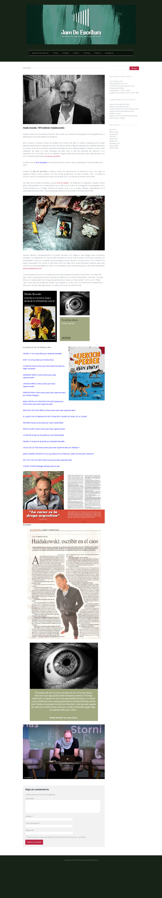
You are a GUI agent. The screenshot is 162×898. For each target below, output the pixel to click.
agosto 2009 (113, 146)
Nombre (28, 816)
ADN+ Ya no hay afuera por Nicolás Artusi (38, 360)
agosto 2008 (113, 148)
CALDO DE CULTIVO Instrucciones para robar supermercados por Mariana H (51, 447)
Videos (66, 53)
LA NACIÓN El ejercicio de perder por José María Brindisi (43, 435)
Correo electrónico (32, 823)
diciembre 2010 (114, 143)
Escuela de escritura (116, 109)
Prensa (87, 53)
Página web (29, 830)
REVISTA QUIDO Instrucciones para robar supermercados (44, 429)
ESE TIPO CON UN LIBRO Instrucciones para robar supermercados (47, 460)
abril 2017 (112, 130)
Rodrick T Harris (114, 116)
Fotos (55, 53)
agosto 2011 (113, 141)
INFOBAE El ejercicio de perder (34, 423)
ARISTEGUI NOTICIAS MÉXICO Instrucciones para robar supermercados (49, 410)
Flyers (76, 53)
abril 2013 (112, 136)
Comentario (29, 798)
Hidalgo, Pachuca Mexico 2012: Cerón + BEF (124, 93)
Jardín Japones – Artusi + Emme (119, 90)
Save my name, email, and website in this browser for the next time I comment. (57, 837)
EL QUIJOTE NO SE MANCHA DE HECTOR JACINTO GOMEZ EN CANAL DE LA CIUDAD (55, 416)
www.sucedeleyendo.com (32, 268)
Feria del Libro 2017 (116, 81)
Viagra (111, 111)
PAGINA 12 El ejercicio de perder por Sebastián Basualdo (44, 441)
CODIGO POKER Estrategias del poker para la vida (41, 466)
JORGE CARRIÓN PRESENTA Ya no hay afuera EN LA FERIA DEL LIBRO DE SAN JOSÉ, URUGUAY (58, 454)
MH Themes (94, 860)
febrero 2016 (113, 132)
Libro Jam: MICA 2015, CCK (118, 84)
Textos (98, 53)
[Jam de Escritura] (81, 43)
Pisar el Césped (62, 183)
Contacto (109, 53)
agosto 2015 (113, 134)
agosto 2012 (113, 139)
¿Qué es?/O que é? (40, 53)
